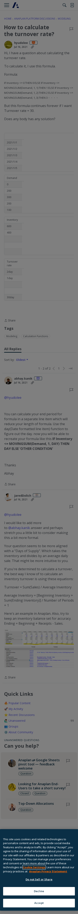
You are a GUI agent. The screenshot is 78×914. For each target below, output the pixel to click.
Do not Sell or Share (39, 879)
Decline (39, 891)
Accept (39, 903)
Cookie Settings (34, 867)
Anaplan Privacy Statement (48, 871)
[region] (39, 870)
